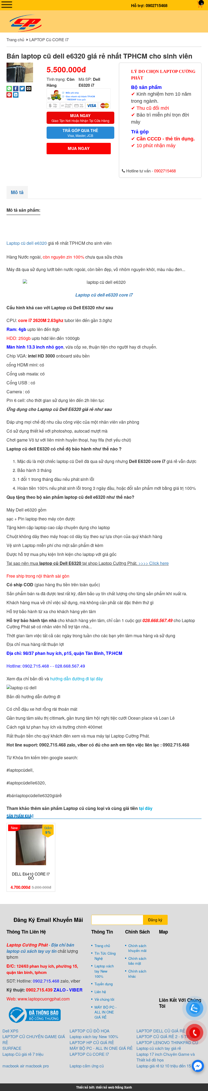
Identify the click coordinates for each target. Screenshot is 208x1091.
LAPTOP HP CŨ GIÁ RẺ (92, 1042)
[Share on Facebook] (15, 88)
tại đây (145, 808)
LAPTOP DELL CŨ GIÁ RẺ (160, 1031)
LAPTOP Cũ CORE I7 (49, 39)
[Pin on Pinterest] (9, 94)
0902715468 (156, 5)
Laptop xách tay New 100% (104, 971)
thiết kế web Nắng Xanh (114, 1087)
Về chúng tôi (104, 999)
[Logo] (25, 22)
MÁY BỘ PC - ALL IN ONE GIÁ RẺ (105, 1012)
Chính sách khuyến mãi (137, 948)
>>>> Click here (153, 563)
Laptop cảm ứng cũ (87, 1066)
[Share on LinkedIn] (15, 94)
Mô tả (17, 192)
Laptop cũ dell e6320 (26, 243)
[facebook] (198, 1066)
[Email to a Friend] (28, 88)
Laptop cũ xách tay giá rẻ (158, 1048)
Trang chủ (15, 39)
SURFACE (11, 1048)
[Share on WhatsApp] (9, 88)
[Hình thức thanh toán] (79, 94)
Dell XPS (10, 1031)
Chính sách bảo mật (137, 961)
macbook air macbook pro (25, 1066)
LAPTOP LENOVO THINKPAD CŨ (167, 1042)
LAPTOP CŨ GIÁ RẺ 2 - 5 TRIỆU (166, 1036)
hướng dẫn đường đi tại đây (76, 678)
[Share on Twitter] (22, 88)
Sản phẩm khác (20, 816)
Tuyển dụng (104, 983)
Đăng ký (155, 919)
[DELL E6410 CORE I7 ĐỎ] (31, 845)
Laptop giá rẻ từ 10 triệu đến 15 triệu (168, 1066)
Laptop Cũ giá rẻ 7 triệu (22, 1054)
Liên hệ (100, 991)
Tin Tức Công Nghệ (105, 956)
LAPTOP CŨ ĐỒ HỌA (89, 1031)
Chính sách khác (137, 973)
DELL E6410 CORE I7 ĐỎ (31, 876)
